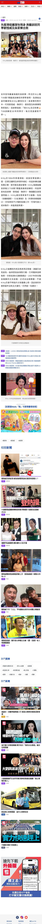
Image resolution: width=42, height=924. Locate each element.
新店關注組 (16, 670)
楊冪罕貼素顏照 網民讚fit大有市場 (14, 543)
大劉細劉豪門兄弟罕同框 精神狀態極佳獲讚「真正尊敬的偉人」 (20, 780)
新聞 (3, 847)
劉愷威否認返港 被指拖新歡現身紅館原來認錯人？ (19, 479)
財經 (3, 716)
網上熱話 (26, 670)
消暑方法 (12, 674)
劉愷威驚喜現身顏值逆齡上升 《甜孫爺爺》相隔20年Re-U (21, 575)
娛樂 (2, 20)
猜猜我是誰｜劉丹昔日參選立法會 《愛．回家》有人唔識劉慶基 (20, 642)
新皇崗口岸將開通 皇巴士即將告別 (14, 812)
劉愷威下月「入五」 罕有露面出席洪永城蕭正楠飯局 (20, 609)
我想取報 (21, 921)
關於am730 (33, 921)
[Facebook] (17, 917)
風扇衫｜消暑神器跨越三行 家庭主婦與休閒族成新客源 (20, 713)
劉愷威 (13, 440)
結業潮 (30, 666)
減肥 (26, 674)
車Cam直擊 (20, 666)
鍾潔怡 (5, 440)
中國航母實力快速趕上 (9, 845)
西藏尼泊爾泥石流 (8, 666)
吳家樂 (21, 440)
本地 (3, 814)
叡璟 (4, 674)
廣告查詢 (9, 921)
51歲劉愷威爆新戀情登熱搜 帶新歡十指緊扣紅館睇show (20, 511)
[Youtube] (26, 917)
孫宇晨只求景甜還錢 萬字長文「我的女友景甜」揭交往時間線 (20, 746)
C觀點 (35, 670)
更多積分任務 (31, 905)
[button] (2, 2)
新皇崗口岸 (6, 670)
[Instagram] (21, 917)
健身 (20, 674)
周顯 (33, 674)
